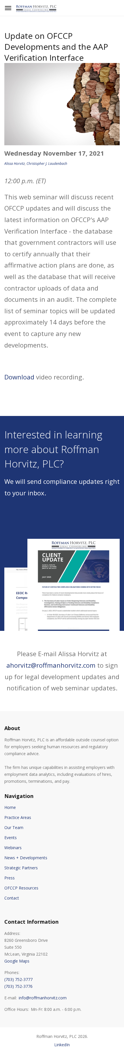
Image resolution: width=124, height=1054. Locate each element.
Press (9, 878)
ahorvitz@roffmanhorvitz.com (50, 665)
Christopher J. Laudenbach (47, 163)
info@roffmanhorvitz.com (43, 997)
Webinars (13, 847)
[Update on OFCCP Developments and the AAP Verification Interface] (62, 103)
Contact (11, 898)
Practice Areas (17, 817)
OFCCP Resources (21, 888)
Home (10, 807)
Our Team (13, 827)
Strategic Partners (21, 867)
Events (10, 837)
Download (19, 377)
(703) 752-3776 (18, 986)
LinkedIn (62, 1044)
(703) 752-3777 (18, 979)
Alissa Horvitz (14, 163)
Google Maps (16, 961)
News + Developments (25, 857)
